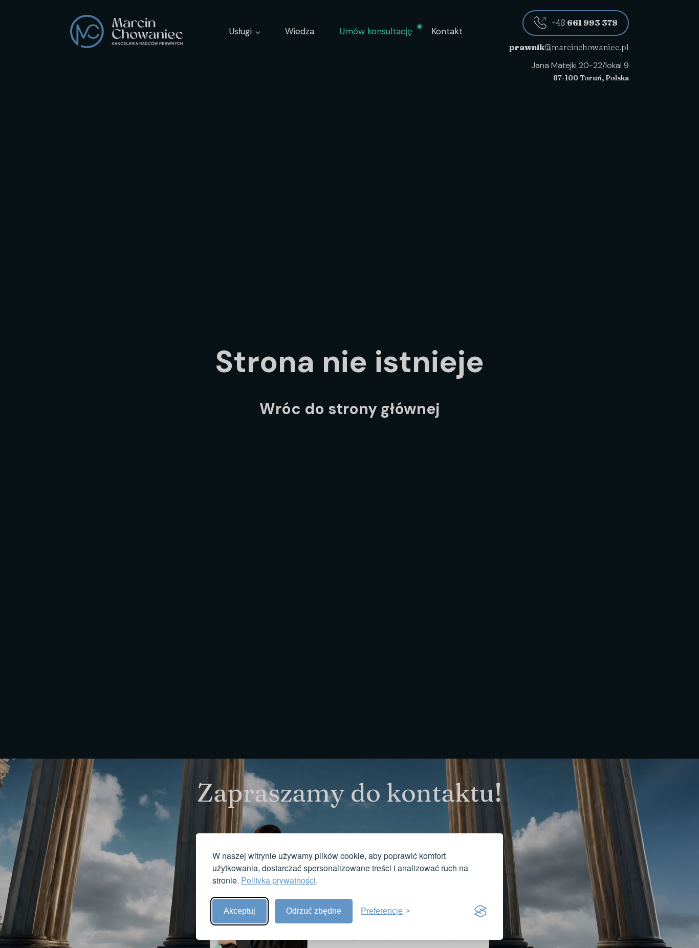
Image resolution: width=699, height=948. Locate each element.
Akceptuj (239, 911)
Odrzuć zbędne (313, 911)
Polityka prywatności (278, 880)
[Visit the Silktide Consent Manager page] (480, 911)
